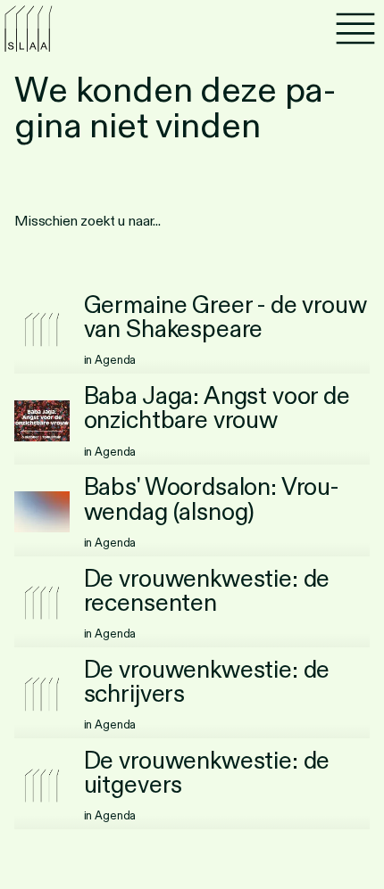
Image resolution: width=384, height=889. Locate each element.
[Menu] (355, 28)
